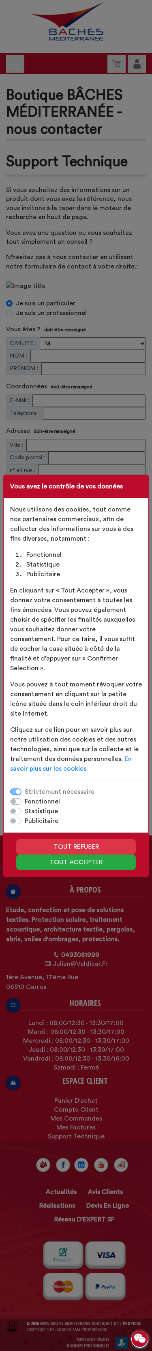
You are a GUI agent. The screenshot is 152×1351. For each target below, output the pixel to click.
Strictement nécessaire (59, 791)
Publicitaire (41, 821)
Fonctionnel (42, 801)
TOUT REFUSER (76, 847)
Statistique (41, 811)
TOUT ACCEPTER (76, 862)
